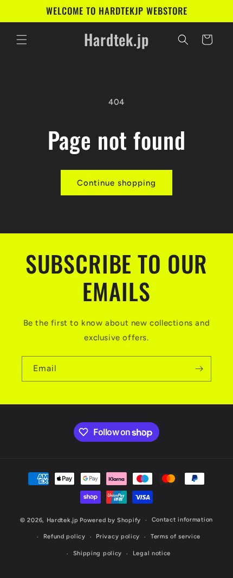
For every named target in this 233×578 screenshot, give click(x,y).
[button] (22, 40)
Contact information (182, 519)
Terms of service (175, 536)
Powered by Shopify (110, 520)
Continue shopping (116, 183)
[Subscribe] (199, 369)
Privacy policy (118, 536)
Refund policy (64, 536)
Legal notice (152, 553)
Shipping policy (97, 553)
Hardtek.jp (63, 520)
